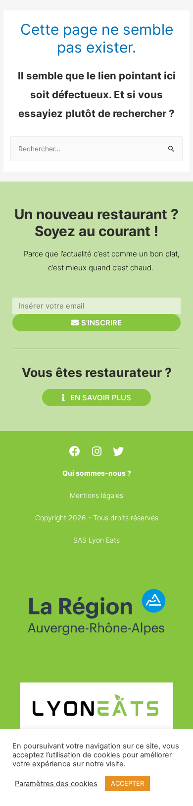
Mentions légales (96, 495)
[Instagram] (96, 451)
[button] (96, 397)
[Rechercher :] (96, 149)
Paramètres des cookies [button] (56, 783)
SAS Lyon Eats (96, 540)
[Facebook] (74, 451)
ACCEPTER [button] (127, 783)
